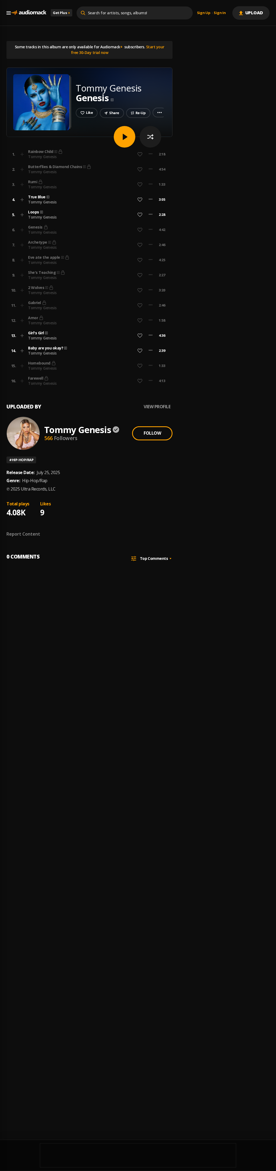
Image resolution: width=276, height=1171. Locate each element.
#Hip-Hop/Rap (21, 459)
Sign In (220, 13)
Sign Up (204, 13)
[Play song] (124, 137)
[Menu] (8, 13)
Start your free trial (128, 154)
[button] (87, 199)
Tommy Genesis (42, 202)
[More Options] (150, 199)
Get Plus (61, 12)
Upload (254, 13)
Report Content (23, 534)
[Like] (139, 200)
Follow (152, 433)
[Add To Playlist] (22, 199)
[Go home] (28, 13)
